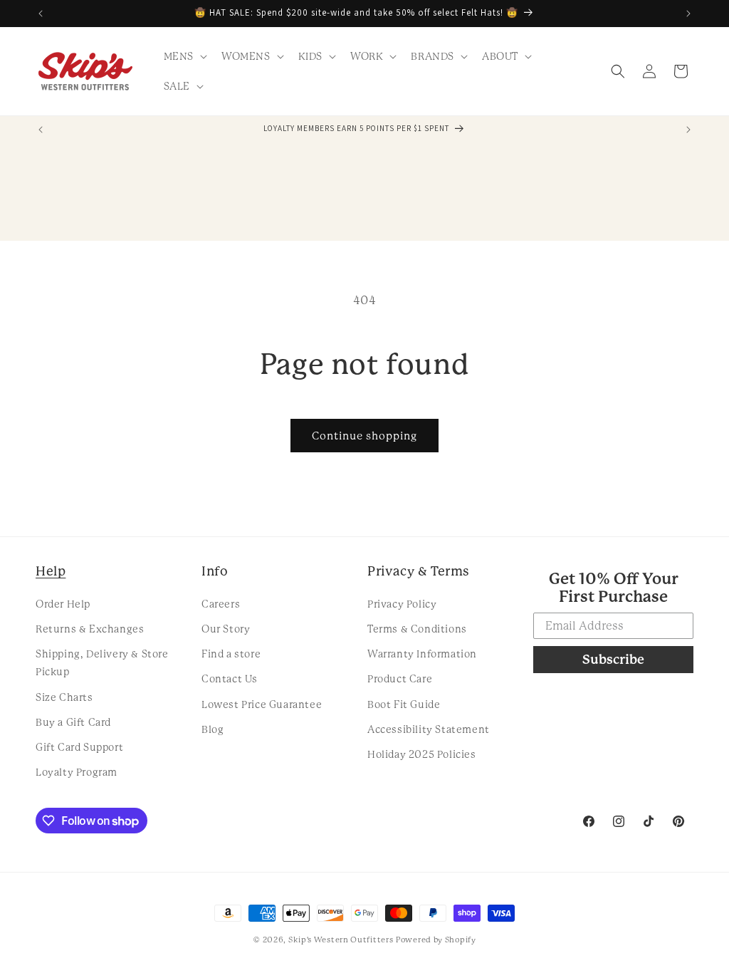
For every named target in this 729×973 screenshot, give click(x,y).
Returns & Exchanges (90, 629)
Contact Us (229, 679)
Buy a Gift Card (73, 722)
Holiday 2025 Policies (421, 754)
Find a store (231, 654)
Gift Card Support (79, 747)
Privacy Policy (401, 604)
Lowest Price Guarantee (261, 704)
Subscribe (613, 659)
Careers (220, 604)
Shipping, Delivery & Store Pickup (102, 662)
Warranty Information (422, 654)
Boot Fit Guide (403, 704)
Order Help (63, 604)
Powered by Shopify (436, 940)
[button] (184, 56)
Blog (212, 729)
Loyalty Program (76, 772)
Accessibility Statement (428, 729)
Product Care (399, 679)
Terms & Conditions (417, 629)
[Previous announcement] (40, 13)
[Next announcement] (688, 13)
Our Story (225, 629)
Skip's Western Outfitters (341, 940)
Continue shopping (364, 436)
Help (50, 570)
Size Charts (64, 697)
